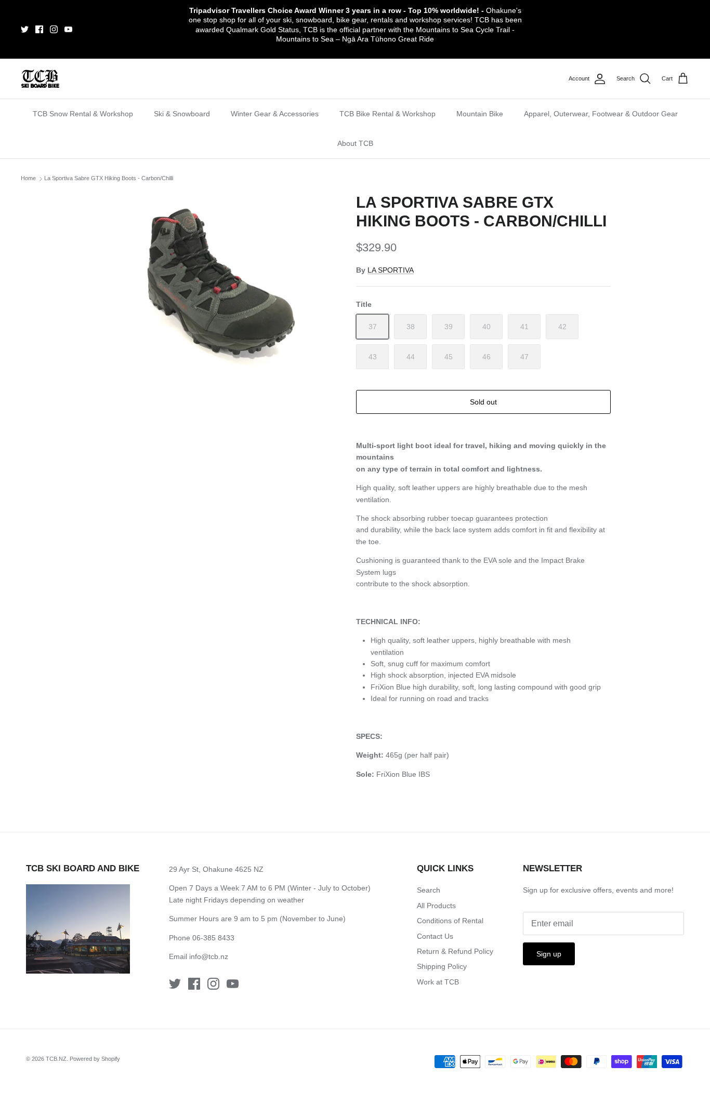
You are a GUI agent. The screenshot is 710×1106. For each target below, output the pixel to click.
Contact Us (435, 936)
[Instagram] (54, 29)
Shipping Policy (442, 966)
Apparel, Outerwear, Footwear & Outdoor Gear (601, 114)
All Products (436, 905)
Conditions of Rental (450, 920)
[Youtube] (68, 29)
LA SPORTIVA (390, 270)
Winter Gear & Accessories (275, 114)
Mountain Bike (479, 114)
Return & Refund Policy (455, 951)
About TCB (355, 143)
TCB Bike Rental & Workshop (387, 114)
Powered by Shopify (95, 1059)
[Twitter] (25, 29)
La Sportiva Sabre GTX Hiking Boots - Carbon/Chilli (108, 178)
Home (28, 178)
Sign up (548, 954)
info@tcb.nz (208, 956)
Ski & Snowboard (182, 114)
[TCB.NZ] (40, 78)
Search (428, 890)
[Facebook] (39, 29)
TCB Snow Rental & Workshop (83, 114)
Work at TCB (438, 982)
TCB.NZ (56, 1059)
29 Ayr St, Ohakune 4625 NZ (216, 869)
